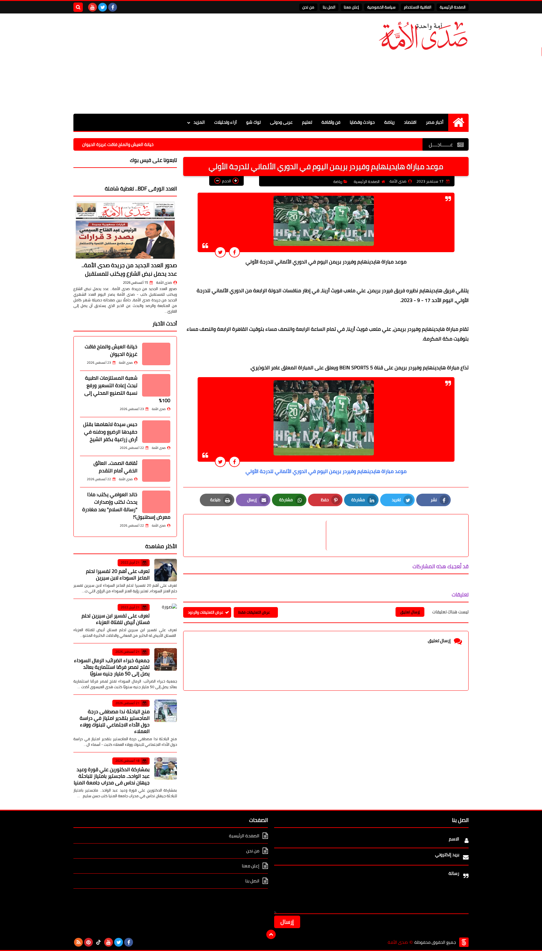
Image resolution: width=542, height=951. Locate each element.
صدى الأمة (164, 282)
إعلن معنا (351, 7)
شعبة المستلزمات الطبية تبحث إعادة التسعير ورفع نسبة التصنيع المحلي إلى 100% (127, 389)
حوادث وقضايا (362, 122)
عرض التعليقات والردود (205, 612)
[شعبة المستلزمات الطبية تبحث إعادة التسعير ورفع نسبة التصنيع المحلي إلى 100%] (156, 385)
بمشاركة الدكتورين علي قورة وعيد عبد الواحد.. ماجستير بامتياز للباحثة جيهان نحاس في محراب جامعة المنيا (112, 776)
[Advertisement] (187, 63)
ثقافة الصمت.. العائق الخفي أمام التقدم (115, 466)
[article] (258, 535)
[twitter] (102, 7)
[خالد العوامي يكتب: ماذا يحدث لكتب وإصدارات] (156, 502)
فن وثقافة (330, 122)
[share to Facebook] (234, 252)
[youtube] (92, 7)
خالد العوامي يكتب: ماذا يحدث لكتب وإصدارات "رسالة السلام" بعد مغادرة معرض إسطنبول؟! (126, 506)
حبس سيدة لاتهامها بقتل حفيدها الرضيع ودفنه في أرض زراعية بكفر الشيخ (110, 431)
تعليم (307, 122)
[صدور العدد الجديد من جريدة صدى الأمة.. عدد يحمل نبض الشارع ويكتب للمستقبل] (125, 230)
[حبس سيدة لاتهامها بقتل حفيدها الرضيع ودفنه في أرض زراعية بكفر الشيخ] (156, 431)
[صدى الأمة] (423, 36)
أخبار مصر (435, 122)
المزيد (199, 122)
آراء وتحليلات (225, 122)
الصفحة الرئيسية (452, 7)
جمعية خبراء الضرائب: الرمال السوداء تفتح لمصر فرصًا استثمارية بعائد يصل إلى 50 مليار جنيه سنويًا (112, 667)
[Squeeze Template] (464, 942)
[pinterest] (88, 942)
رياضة (389, 122)
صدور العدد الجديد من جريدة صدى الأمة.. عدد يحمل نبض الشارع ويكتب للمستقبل (129, 269)
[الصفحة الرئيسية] (458, 122)
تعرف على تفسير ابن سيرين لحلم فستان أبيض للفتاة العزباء (116, 619)
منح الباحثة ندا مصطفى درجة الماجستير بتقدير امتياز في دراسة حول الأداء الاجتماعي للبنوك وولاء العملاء (115, 721)
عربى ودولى (281, 122)
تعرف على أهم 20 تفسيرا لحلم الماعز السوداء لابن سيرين (118, 574)
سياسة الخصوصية (381, 7)
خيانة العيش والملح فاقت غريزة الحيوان (143, 144)
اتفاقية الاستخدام (417, 7)
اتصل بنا (329, 7)
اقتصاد (410, 122)
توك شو (253, 122)
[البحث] (78, 7)
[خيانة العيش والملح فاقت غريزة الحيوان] (156, 354)
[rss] (78, 942)
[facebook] (112, 7)
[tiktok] (98, 942)
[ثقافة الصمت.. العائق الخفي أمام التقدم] (156, 470)
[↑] (271, 934)
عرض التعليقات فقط (254, 612)
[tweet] (220, 252)
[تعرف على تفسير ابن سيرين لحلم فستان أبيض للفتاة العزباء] (165, 615)
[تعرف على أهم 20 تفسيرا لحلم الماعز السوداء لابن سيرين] (165, 570)
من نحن (308, 7)
